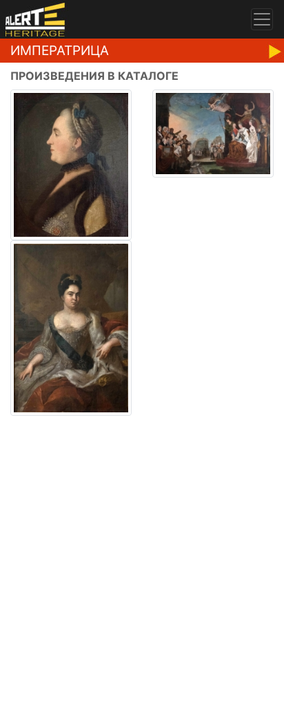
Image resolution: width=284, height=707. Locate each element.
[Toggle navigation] (262, 19)
